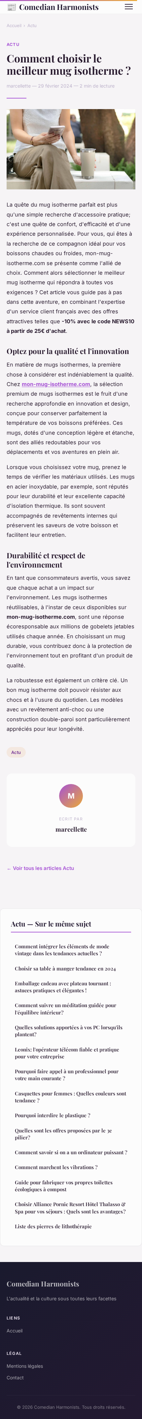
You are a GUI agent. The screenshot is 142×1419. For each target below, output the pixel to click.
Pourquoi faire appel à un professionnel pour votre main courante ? (67, 1075)
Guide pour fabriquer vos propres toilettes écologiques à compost (64, 1186)
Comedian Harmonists (53, 6)
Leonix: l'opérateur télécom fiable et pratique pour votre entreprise (67, 1053)
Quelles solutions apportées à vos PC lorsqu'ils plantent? (69, 1031)
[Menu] (128, 6)
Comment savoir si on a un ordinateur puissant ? (71, 1152)
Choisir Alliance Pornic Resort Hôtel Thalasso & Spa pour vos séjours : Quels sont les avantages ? (70, 1207)
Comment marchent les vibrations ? (56, 1167)
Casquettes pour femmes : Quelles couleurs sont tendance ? (70, 1097)
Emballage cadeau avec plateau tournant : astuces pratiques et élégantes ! (63, 987)
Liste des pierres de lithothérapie (53, 1226)
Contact (15, 1377)
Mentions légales (25, 1366)
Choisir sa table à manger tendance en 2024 (65, 968)
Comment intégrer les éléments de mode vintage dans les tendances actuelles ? (62, 950)
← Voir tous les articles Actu (40, 868)
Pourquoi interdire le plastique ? (52, 1115)
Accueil (14, 25)
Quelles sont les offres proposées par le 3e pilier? (63, 1134)
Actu (32, 25)
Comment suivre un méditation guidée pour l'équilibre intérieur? (65, 1008)
